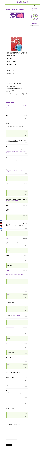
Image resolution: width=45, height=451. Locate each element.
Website (7, 441)
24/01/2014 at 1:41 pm (25, 183)
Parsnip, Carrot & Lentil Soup (16, 315)
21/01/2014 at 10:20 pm (25, 215)
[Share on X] (8, 102)
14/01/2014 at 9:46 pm (25, 357)
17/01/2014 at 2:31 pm (25, 343)
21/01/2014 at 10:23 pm (25, 231)
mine (20, 81)
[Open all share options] (1, 230)
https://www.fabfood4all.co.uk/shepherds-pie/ (12, 200)
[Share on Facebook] (6, 102)
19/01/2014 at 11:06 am (25, 279)
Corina (7, 286)
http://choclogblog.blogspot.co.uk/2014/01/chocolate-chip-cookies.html (15, 274)
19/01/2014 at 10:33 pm (25, 238)
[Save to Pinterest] (9, 102)
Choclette (7, 270)
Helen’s (23, 81)
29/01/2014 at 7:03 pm (25, 146)
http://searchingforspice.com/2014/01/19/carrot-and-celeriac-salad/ (14, 289)
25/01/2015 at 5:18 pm (25, 115)
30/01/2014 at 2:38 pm (25, 131)
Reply (26, 118)
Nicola (7, 222)
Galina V (7, 343)
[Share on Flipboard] (1, 227)
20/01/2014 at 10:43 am (25, 205)
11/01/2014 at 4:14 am (25, 400)
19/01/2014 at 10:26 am (25, 270)
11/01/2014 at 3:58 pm (25, 390)
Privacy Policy (34, 28)
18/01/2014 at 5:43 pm (25, 320)
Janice (7, 238)
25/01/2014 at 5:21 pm (25, 176)
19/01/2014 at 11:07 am (25, 294)
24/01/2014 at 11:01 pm (25, 191)
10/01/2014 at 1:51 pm (25, 413)
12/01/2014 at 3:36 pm (25, 377)
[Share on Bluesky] (1, 228)
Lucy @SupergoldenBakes (10, 327)
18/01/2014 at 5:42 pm (25, 307)
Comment (7, 425)
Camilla (7, 131)
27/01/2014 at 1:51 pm (25, 157)
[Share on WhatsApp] (11, 102)
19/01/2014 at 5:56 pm (25, 255)
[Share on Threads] (13, 102)
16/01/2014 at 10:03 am (25, 364)
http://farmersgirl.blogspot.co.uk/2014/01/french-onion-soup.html (14, 240)
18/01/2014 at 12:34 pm (25, 327)
